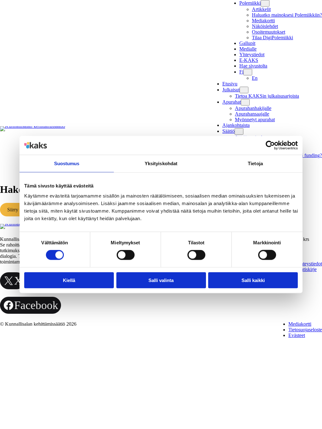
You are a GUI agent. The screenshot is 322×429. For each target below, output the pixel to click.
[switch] (126, 255)
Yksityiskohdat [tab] (161, 163)
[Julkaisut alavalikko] (244, 90)
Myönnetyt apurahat (255, 119)
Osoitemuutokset (268, 32)
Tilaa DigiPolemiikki (272, 37)
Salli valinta (161, 280)
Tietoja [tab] (255, 163)
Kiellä (69, 280)
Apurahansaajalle (252, 114)
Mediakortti (263, 20)
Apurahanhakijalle (253, 108)
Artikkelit (261, 9)
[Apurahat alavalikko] (245, 102)
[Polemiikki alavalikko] (265, 3)
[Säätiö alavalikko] (239, 131)
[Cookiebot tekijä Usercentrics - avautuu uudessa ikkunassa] (270, 145)
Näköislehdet (265, 26)
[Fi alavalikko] (247, 72)
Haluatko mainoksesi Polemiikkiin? (287, 15)
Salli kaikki (253, 280)
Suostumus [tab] (67, 163)
